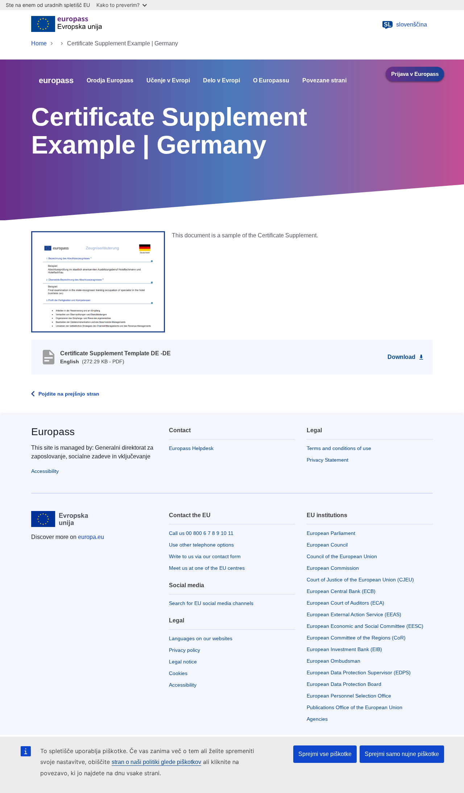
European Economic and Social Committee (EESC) (365, 626)
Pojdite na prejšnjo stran (68, 394)
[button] (98, 281)
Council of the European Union (342, 556)
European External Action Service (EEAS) (354, 614)
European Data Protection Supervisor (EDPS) (359, 672)
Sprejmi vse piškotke (325, 754)
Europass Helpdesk (191, 448)
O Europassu (271, 80)
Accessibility (45, 471)
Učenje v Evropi (168, 80)
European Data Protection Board (344, 684)
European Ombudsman (333, 661)
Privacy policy (184, 650)
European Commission (333, 568)
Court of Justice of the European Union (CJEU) (360, 580)
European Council (327, 545)
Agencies (317, 719)
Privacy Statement (327, 460)
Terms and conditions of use (339, 448)
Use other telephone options (201, 545)
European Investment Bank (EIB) (344, 649)
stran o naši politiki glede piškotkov (156, 762)
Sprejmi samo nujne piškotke (402, 754)
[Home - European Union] (66, 24)
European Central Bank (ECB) (341, 591)
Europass (53, 431)
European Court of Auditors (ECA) (345, 603)
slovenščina (405, 24)
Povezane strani (324, 80)
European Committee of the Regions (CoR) (356, 638)
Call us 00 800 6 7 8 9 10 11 (201, 533)
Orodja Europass (110, 80)
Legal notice (183, 662)
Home (39, 43)
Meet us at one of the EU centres (207, 568)
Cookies (178, 673)
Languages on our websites (200, 638)
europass (56, 80)
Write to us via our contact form (205, 556)
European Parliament (331, 533)
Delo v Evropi (221, 80)
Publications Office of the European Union (354, 707)
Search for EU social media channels (211, 603)
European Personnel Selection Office (349, 696)
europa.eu (91, 537)
